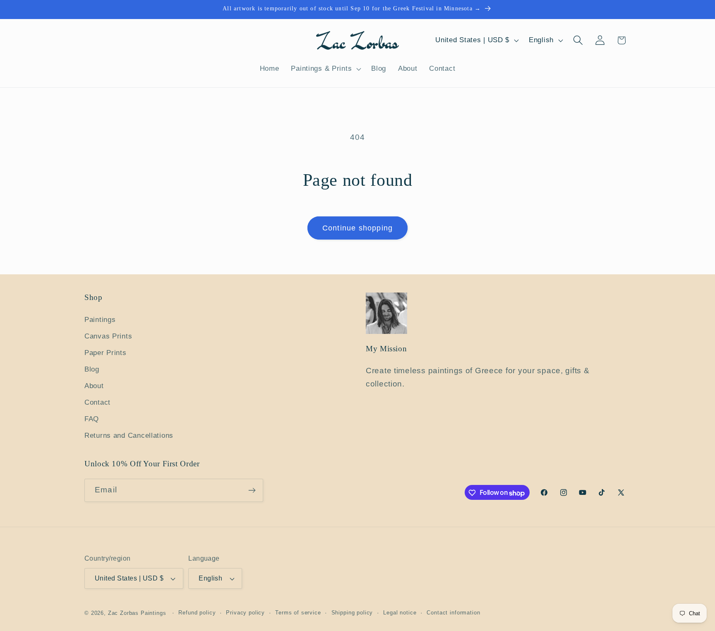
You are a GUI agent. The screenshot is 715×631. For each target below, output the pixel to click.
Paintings (99, 320)
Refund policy (197, 612)
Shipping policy (352, 612)
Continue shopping (357, 228)
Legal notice (399, 612)
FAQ (91, 419)
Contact (97, 402)
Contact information (453, 612)
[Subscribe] (252, 490)
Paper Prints (105, 353)
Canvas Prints (108, 336)
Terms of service (298, 612)
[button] (325, 69)
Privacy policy (245, 612)
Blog (91, 369)
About (94, 386)
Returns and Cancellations (128, 435)
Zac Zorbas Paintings (137, 613)
